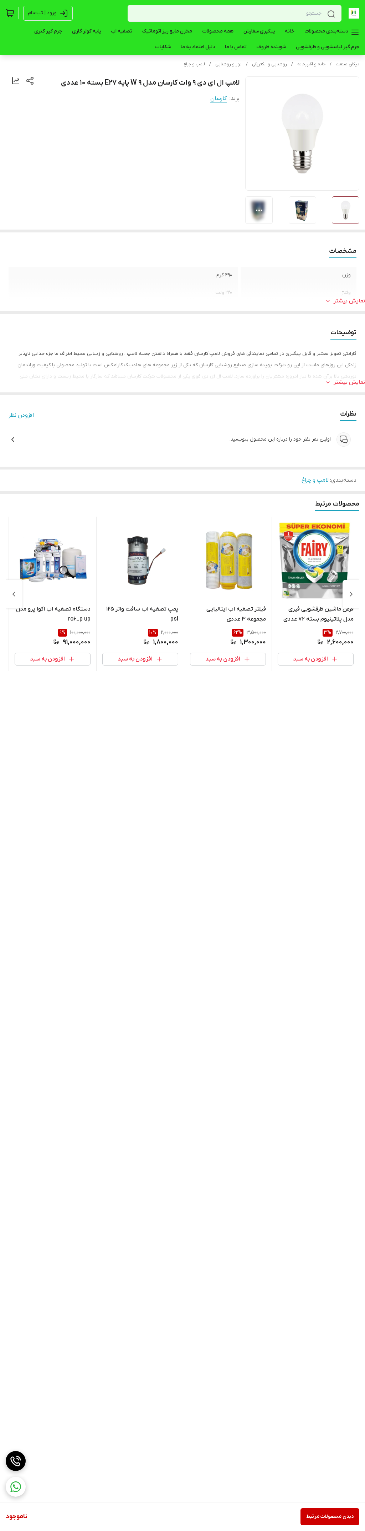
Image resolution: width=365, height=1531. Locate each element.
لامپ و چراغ (194, 64)
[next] (13, 594)
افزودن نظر (21, 415)
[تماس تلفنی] (16, 1461)
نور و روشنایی (228, 64)
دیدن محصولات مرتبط (330, 1516)
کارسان (218, 98)
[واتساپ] (16, 1487)
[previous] (351, 594)
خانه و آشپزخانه (311, 64)
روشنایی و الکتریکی (269, 64)
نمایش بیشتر (349, 301)
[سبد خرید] (10, 13)
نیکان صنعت (347, 64)
